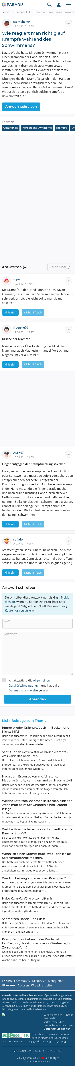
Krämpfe (39, 12)
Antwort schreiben (21, 107)
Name (8, 621)
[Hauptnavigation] (68, 4)
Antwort (10, 634)
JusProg (62, 1041)
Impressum (19, 1050)
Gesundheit (10, 127)
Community (22, 981)
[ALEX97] (7, 454)
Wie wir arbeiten (42, 985)
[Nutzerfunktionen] (58, 4)
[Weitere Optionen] (68, 23)
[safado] (7, 541)
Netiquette (55, 981)
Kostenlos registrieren (20, 610)
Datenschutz (36, 1050)
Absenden (37, 699)
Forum (6, 12)
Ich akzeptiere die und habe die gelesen (34, 685)
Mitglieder (39, 981)
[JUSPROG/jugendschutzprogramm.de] (16, 1035)
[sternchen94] (7, 23)
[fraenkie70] (7, 329)
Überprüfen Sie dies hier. (57, 1028)
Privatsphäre (54, 1050)
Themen (19, 12)
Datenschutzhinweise (23, 690)
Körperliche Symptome (37, 127)
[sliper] (7, 281)
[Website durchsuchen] (49, 4)
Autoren (23, 985)
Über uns (8, 985)
